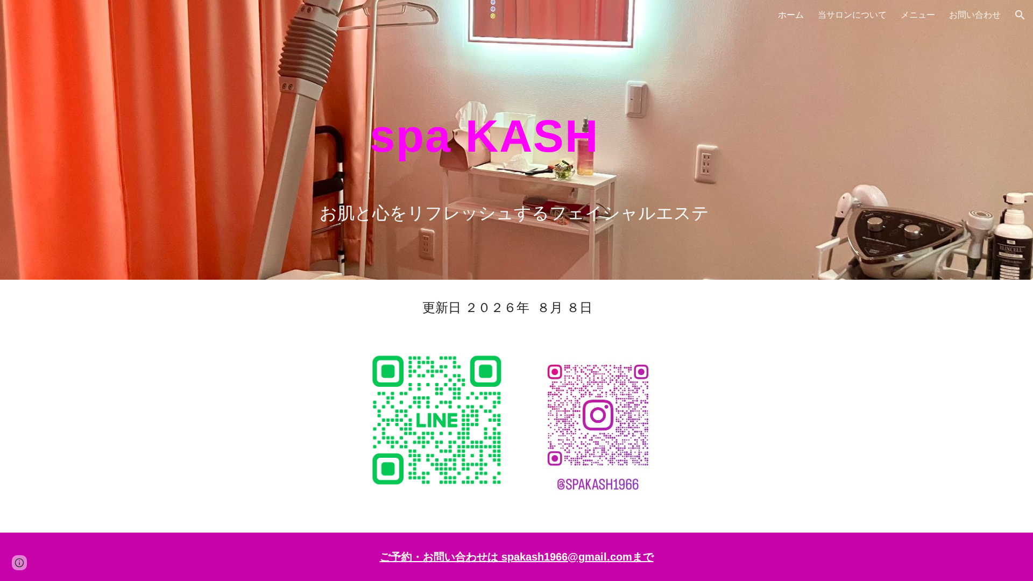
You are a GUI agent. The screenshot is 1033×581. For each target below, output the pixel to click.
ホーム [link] (791, 14)
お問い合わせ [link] (975, 14)
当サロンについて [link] (852, 14)
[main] (543, 140)
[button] (1020, 15)
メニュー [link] (918, 14)
